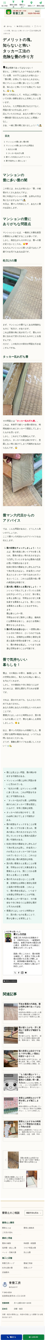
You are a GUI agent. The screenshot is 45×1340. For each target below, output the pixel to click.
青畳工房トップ (8, 1263)
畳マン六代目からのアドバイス (18, 157)
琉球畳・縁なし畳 (9, 1248)
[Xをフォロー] (15, 972)
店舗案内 (5, 1272)
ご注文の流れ (7, 1232)
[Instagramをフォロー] (22, 972)
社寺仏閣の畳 (7, 1268)
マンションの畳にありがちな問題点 (20, 146)
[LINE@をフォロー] (25, 972)
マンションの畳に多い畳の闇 (17, 142)
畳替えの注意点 (11, 981)
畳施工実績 (28, 1263)
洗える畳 (27, 1252)
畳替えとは (6, 1228)
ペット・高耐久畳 (9, 1252)
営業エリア (28, 1268)
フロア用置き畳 (30, 1248)
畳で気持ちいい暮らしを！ (16, 161)
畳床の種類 (6, 1243)
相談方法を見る (32, 1213)
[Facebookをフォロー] (18, 972)
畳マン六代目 (20, 934)
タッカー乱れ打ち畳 (16, 153)
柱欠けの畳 (12, 149)
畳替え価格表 (29, 1228)
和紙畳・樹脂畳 (30, 1243)
